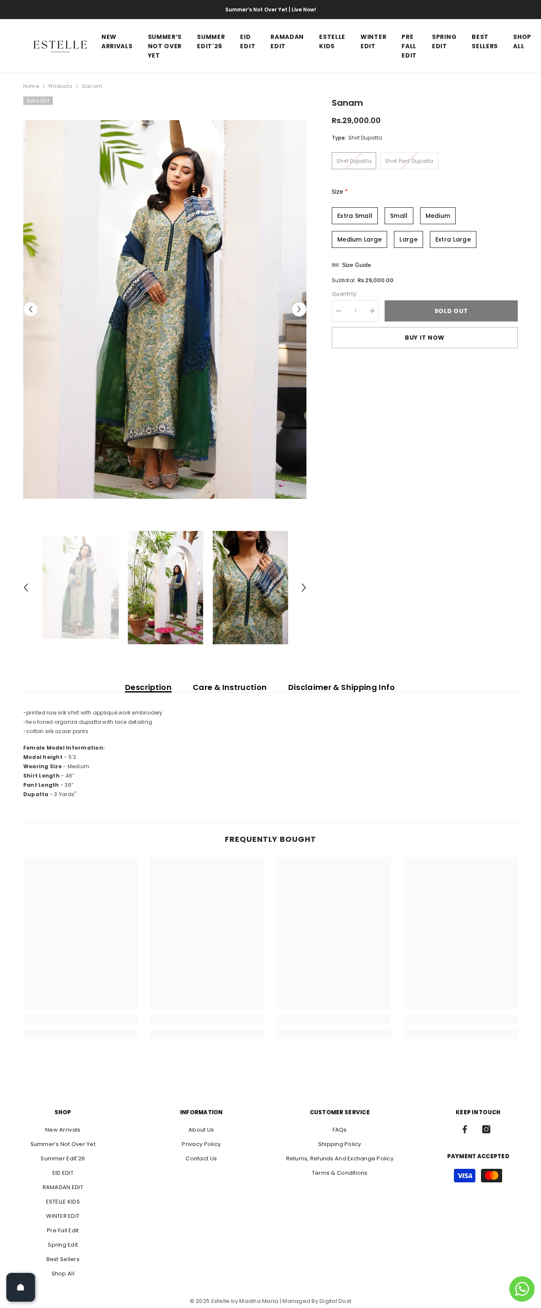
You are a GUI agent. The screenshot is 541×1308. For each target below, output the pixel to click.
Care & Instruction (230, 687)
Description (148, 687)
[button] (30, 309)
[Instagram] (486, 1129)
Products (60, 86)
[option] (165, 309)
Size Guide (356, 264)
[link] (80, 1020)
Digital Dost (335, 1301)
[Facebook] (464, 1129)
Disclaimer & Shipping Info (341, 687)
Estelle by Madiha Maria (245, 1301)
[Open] (20, 1287)
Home (31, 86)
